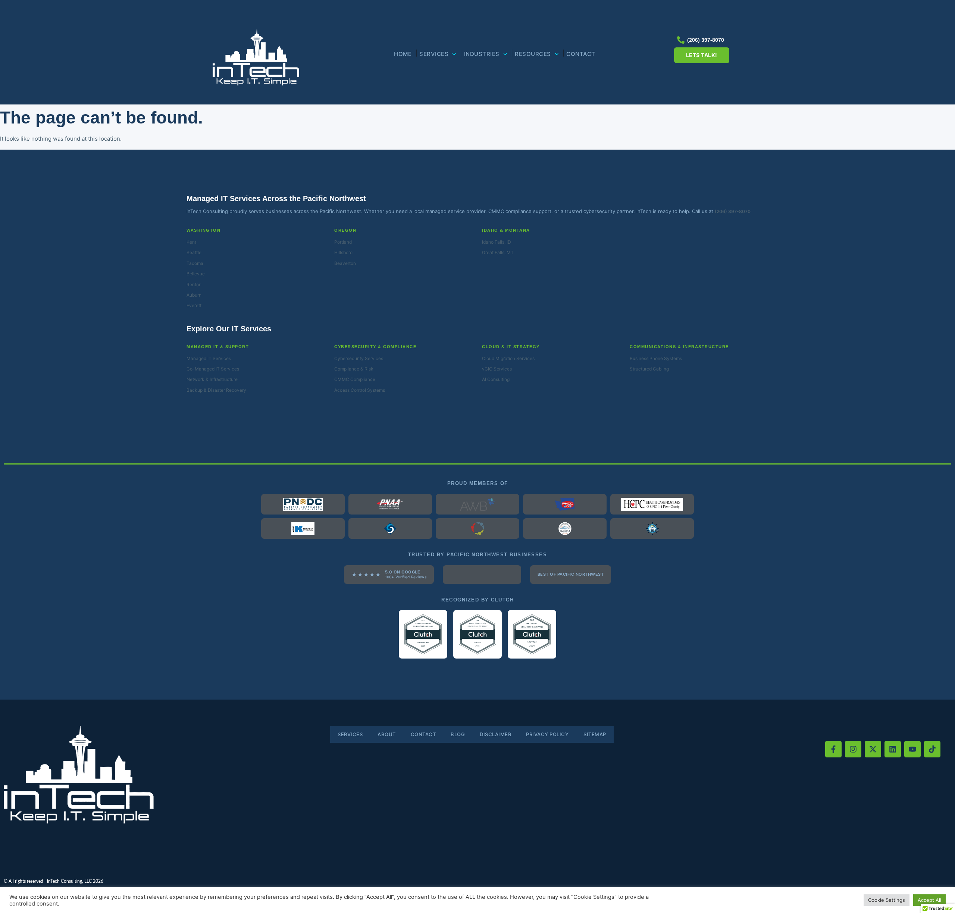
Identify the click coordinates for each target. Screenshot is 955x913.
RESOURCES (533, 53)
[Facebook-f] (833, 749)
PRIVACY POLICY (547, 734)
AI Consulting (496, 379)
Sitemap (594, 734)
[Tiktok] (932, 749)
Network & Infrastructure (212, 379)
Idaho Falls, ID (496, 242)
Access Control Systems (359, 390)
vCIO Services (497, 369)
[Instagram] (853, 749)
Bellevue (196, 273)
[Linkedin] (892, 749)
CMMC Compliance (354, 379)
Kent (191, 242)
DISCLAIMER (495, 734)
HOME (402, 53)
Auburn (194, 295)
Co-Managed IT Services (213, 369)
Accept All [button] (929, 900)
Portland (343, 242)
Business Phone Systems (656, 358)
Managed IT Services (209, 358)
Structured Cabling (649, 369)
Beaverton (345, 263)
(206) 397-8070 (733, 211)
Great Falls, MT (498, 252)
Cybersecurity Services (358, 358)
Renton (194, 284)
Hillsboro (343, 252)
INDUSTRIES (482, 53)
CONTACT (580, 53)
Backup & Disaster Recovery (216, 390)
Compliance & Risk (353, 369)
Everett (194, 305)
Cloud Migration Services (508, 358)
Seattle (194, 252)
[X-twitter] (873, 749)
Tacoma (195, 263)
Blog (458, 734)
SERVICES (433, 53)
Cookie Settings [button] (886, 900)
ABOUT (387, 734)
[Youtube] (912, 749)
